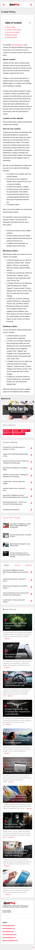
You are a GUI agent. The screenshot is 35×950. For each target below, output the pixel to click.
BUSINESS (6, 430)
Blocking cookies (11, 35)
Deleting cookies (11, 37)
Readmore (7, 638)
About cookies (10, 27)
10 (5, 880)
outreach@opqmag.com (9, 934)
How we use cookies (12, 32)
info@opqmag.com (8, 931)
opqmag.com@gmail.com (10, 940)
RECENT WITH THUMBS (12, 518)
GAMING (15, 430)
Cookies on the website (13, 30)
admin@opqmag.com (8, 928)
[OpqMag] (14, 5)
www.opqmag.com (17, 45)
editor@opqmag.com (8, 925)
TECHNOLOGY (18, 433)
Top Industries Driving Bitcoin (17, 884)
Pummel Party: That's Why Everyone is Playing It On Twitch (16, 625)
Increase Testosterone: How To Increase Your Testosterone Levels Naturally (20, 554)
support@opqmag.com (9, 937)
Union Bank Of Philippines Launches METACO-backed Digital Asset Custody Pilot (20, 525)
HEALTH (24, 430)
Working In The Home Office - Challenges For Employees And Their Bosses (17, 853)
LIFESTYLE (6, 433)
